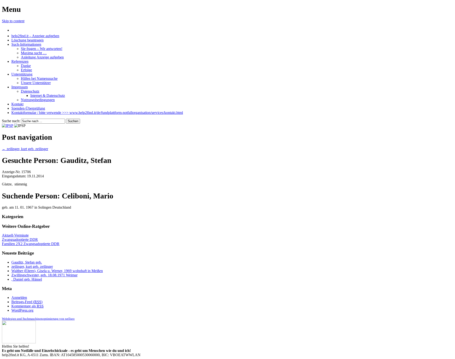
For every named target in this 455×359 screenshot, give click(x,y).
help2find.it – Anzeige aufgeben (35, 36)
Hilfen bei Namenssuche (39, 78)
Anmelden (19, 298)
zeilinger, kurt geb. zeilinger (25, 149)
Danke (26, 66)
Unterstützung (21, 74)
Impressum (19, 87)
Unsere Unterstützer (36, 83)
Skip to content (13, 21)
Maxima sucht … (34, 53)
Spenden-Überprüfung (28, 108)
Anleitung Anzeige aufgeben (42, 57)
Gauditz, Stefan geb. (26, 262)
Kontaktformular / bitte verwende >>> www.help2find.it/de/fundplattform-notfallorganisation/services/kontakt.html (97, 113)
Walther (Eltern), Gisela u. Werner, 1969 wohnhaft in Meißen (57, 271)
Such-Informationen (26, 44)
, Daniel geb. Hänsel (26, 279)
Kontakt (17, 104)
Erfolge (26, 70)
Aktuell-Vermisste (15, 235)
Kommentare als (27, 306)
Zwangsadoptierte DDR (20, 240)
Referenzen (19, 61)
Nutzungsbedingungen (38, 100)
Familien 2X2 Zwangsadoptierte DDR (30, 244)
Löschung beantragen (27, 40)
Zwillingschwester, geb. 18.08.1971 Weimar (44, 275)
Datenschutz (30, 91)
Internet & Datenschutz (47, 96)
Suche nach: (11, 121)
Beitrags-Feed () (26, 302)
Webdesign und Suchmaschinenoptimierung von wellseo (38, 318)
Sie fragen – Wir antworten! (41, 49)
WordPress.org (22, 310)
